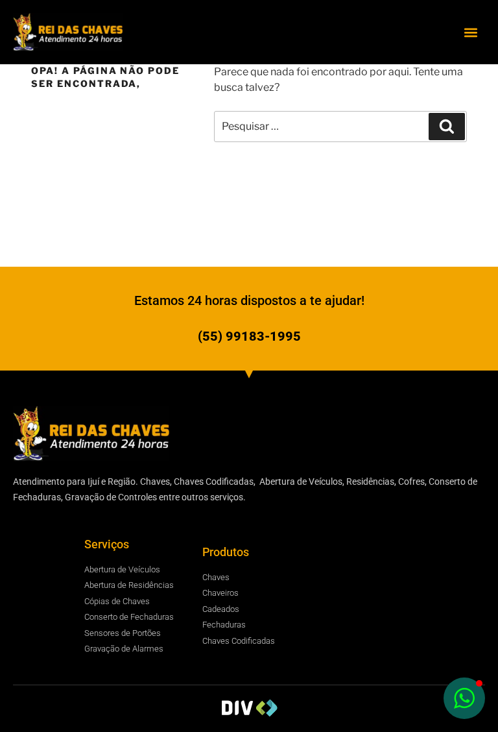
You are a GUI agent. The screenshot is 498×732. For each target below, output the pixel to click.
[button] (471, 32)
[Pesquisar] (447, 126)
